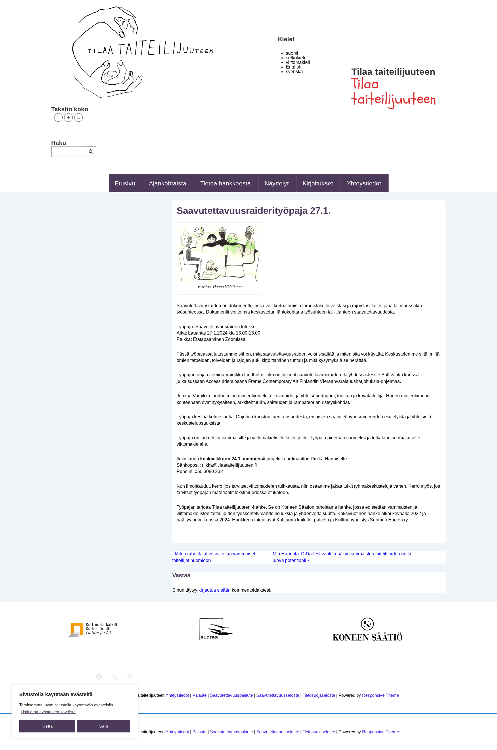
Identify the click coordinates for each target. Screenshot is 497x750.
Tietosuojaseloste (319, 695)
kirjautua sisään (214, 590)
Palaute (199, 695)
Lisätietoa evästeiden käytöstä (48, 711)
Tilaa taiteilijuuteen (393, 72)
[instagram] (129, 677)
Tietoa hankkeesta (225, 183)
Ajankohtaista (167, 183)
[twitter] (114, 677)
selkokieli (295, 57)
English (293, 66)
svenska (294, 71)
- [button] (59, 117)
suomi (292, 53)
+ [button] (68, 117)
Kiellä (47, 726)
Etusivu (125, 183)
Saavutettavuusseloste (277, 695)
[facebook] (99, 677)
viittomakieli (298, 62)
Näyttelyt (277, 183)
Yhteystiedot (364, 183)
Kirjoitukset (318, 183)
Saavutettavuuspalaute (231, 695)
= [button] (78, 117)
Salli (103, 726)
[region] (75, 711)
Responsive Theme (380, 695)
